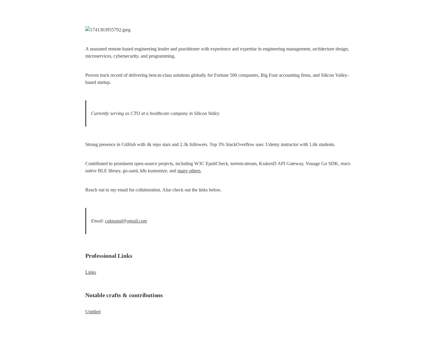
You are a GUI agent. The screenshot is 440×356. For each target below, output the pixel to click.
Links (90, 272)
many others (189, 170)
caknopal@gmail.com (126, 220)
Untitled (93, 311)
